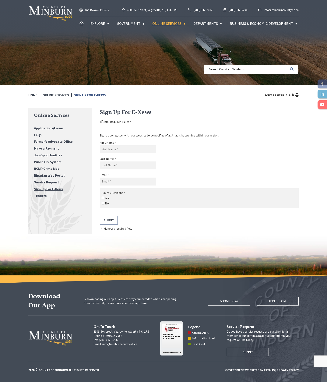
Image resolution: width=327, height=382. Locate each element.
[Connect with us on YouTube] (322, 104)
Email (105, 175)
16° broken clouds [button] (97, 10)
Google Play (229, 301)
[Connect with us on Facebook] (322, 84)
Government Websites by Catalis (250, 370)
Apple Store (278, 301)
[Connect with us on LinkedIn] (322, 94)
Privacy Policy (288, 370)
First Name (108, 143)
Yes (107, 198)
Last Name (108, 159)
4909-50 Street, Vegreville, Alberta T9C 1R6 (121, 332)
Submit (248, 352)
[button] (292, 69)
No (107, 203)
